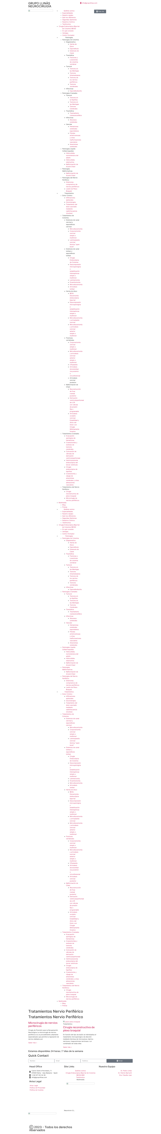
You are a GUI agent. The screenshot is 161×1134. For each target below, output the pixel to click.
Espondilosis (74, 49)
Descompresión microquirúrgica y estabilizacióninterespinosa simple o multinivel (75, 271)
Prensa (64, 507)
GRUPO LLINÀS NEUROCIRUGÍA (39, 4)
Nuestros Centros (68, 22)
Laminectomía (75, 280)
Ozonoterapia (71, 202)
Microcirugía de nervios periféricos (42, 1024)
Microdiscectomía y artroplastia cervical (76, 320)
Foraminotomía (75, 282)
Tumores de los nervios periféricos (74, 80)
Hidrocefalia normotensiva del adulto (72, 155)
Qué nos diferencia (69, 17)
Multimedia (62, 503)
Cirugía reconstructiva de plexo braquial (72, 494)
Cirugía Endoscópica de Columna (74, 260)
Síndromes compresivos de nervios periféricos (72, 184)
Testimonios (66, 24)
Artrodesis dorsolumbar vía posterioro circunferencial (75, 371)
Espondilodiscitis (76, 91)
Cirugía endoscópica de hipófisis (71, 469)
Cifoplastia (73, 365)
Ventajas (65, 33)
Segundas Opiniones (69, 20)
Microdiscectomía (76, 229)
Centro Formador (68, 35)
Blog (63, 505)
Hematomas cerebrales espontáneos (74, 129)
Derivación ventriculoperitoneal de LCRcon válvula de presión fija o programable (77, 404)
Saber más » (32, 1043)
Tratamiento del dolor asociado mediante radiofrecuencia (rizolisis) (71, 208)
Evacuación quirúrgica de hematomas (70, 438)
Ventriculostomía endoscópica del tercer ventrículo (72, 462)
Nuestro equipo (67, 15)
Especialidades (67, 13)
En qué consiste (68, 31)
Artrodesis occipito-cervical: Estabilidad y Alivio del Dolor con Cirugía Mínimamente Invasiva (74, 422)
